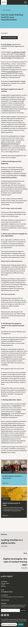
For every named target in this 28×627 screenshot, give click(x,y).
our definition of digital (18, 52)
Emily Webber (7, 44)
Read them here (5, 600)
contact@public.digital (7, 591)
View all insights (7, 10)
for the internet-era (12, 71)
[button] (25, 2)
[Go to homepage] (4, 2)
